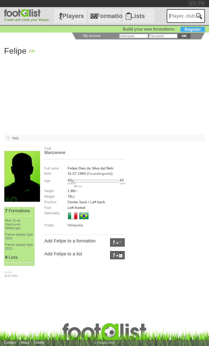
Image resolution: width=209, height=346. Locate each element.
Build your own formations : (162, 29)
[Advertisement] (104, 99)
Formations (108, 15)
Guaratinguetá (99, 173)
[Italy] (73, 220)
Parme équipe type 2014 (19, 236)
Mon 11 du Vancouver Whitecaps (13, 224)
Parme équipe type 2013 (19, 246)
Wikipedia (75, 225)
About (25, 342)
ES (192, 3)
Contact (10, 342)
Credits (39, 342)
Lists (137, 15)
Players (73, 15)
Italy (15, 138)
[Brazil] (84, 220)
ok (184, 36)
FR (201, 3)
